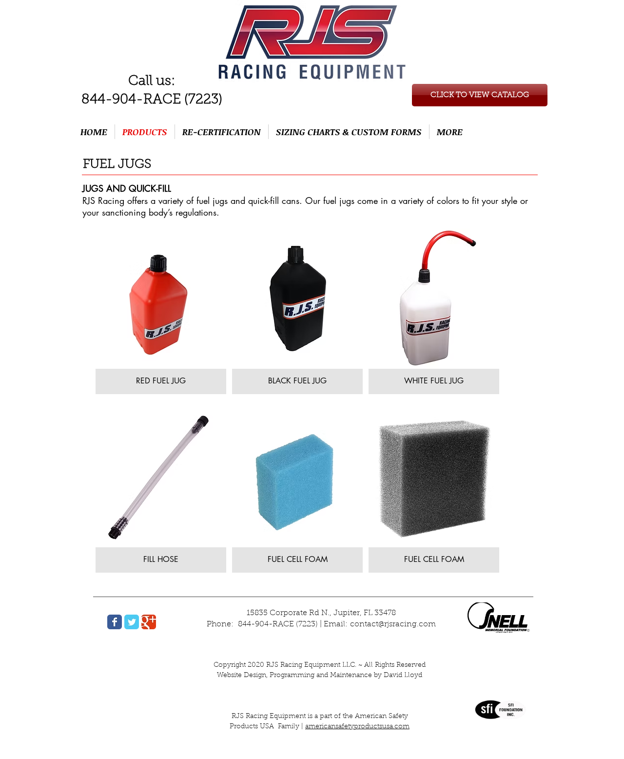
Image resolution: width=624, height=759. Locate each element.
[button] (161, 311)
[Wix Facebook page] (114, 622)
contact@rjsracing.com (393, 624)
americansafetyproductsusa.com (357, 726)
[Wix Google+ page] (148, 622)
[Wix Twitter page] (131, 622)
